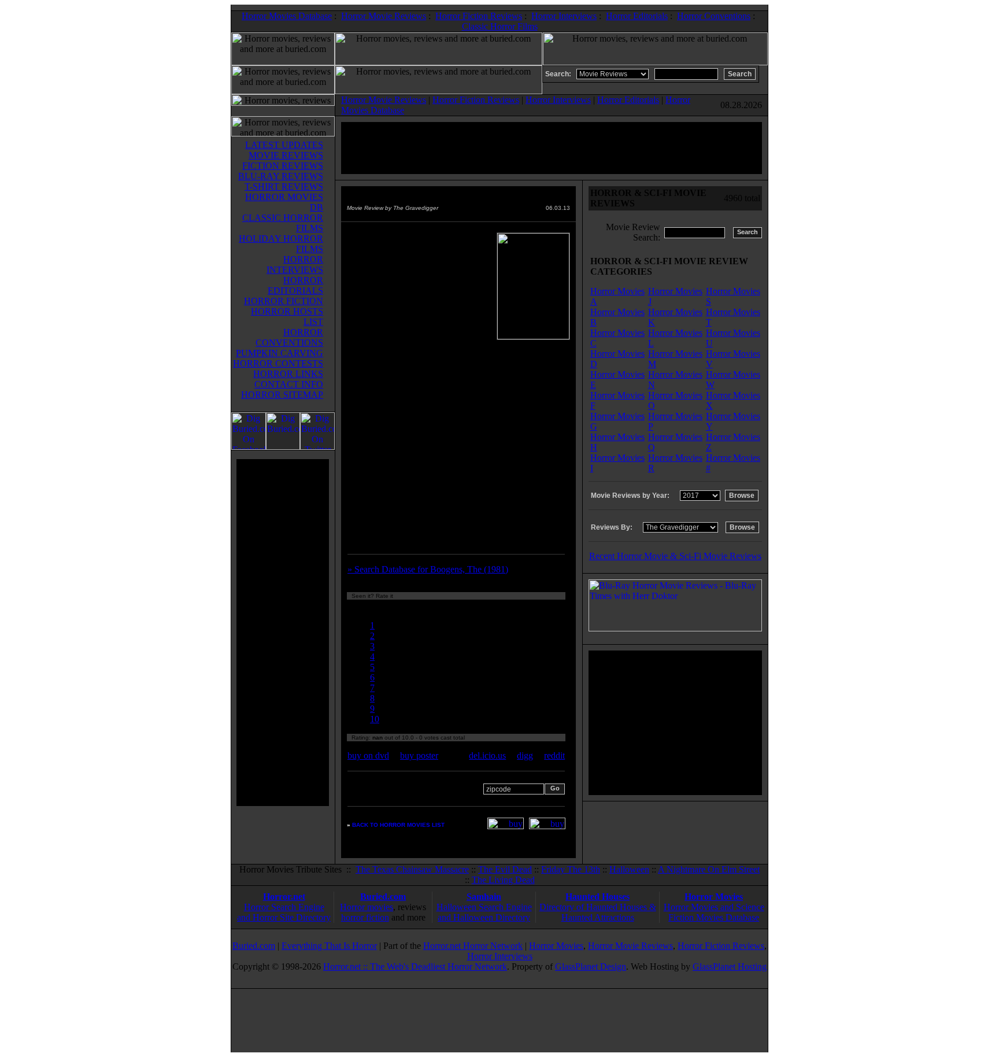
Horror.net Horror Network (473, 946)
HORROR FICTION (283, 301)
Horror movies (366, 907)
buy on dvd (368, 755)
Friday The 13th (570, 869)
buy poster (419, 755)
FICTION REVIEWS (282, 166)
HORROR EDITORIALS (295, 285)
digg (525, 755)
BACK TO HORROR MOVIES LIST (398, 825)
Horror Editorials (637, 16)
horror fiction (365, 917)
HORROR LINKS (288, 374)
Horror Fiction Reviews (478, 16)
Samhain (484, 896)
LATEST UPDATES (284, 145)
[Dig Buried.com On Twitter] (317, 447)
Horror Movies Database (287, 16)
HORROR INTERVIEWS (295, 264)
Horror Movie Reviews (383, 16)
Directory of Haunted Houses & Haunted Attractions (597, 912)
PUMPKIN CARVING (279, 353)
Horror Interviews (564, 16)
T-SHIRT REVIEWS (284, 186)
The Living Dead (503, 880)
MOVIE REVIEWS (286, 155)
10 (374, 719)
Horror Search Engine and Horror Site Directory (284, 912)
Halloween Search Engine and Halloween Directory (484, 912)
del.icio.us (487, 755)
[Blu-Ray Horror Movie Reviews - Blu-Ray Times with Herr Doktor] (675, 628)
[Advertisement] (282, 632)
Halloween (629, 869)
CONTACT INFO (288, 384)
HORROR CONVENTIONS (289, 337)
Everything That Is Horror (329, 946)
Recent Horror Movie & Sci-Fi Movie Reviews (675, 556)
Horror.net (284, 896)
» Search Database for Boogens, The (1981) (427, 569)
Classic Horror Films (500, 26)
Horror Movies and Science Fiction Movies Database (714, 912)
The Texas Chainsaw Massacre (412, 869)
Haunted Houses (597, 896)
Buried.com (383, 896)
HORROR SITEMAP (282, 395)
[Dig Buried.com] (283, 447)
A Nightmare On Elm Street (709, 869)
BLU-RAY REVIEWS (280, 176)
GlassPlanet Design (590, 966)
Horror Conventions (713, 16)
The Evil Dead (505, 869)
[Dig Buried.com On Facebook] (248, 447)
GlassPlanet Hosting (730, 966)
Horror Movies (713, 896)
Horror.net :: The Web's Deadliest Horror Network (415, 966)
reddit (554, 755)
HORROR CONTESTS (278, 363)
